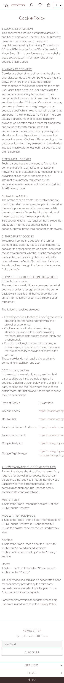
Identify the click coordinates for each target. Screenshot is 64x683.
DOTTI (18, 5)
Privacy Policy (48, 604)
